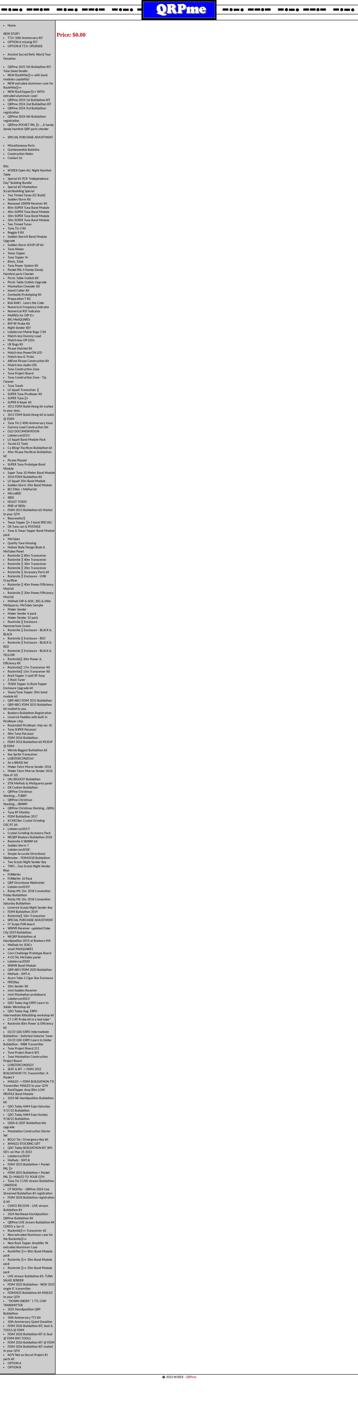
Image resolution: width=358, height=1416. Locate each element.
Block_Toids (15, 261)
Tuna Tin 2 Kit (17, 228)
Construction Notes (20, 154)
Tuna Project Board (20, 373)
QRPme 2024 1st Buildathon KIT (29, 100)
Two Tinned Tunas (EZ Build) (26, 195)
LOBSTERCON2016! (21, 758)
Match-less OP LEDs (21, 340)
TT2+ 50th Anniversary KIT (25, 38)
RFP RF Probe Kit (19, 324)
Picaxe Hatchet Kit (20, 348)
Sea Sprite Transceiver (22, 754)
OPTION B (14, 1367)
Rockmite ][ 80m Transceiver (27, 555)
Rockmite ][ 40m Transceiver (27, 560)
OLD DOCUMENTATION (23, 431)
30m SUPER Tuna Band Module (28, 216)
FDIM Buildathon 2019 (23, 912)
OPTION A (14, 1363)
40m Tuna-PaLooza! (21, 734)
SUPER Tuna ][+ (18, 398)
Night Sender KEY (19, 328)
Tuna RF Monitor (19, 812)
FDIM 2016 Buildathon (23, 738)
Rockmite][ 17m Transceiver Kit (29, 667)
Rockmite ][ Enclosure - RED (26, 638)
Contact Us (15, 158)
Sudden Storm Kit (19, 199)
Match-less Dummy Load (24, 336)
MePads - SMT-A (19, 974)
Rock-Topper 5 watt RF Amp (26, 676)
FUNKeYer (14, 874)
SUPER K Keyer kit (19, 402)
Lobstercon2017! (19, 829)
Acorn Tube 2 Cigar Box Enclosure (30, 978)
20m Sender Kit (18, 986)
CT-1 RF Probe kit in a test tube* (29, 1019)
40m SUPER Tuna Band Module (28, 212)
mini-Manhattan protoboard (27, 994)
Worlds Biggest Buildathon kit (27, 750)
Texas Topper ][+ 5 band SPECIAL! (30, 522)
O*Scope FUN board (21, 924)
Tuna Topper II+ (18, 257)
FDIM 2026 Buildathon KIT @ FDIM (31, 1342)
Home (12, 25)
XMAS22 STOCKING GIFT (24, 1144)
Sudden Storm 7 (18, 845)
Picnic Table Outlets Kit (23, 278)
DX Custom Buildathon (23, 787)
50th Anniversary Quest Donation (30, 1322)
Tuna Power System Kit (23, 266)
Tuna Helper (16, 249)
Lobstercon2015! (19, 435)
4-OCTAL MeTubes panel (24, 957)
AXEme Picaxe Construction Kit (28, 361)
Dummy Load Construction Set (28, 427)
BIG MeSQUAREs (19, 319)
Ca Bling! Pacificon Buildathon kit (30, 448)
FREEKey (13, 982)
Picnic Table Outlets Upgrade (27, 282)
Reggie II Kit (16, 232)
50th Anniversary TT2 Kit (24, 1318)
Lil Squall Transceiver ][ (23, 390)
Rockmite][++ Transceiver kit (27, 1231)
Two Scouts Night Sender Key (27, 862)
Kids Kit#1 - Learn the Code (26, 303)
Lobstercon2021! (19, 999)
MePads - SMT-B (19, 1160)
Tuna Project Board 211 (23, 1048)
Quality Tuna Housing (22, 543)
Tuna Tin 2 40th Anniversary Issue (30, 423)
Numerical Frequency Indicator (28, 307)
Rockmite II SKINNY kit (22, 841)
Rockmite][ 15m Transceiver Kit (29, 671)
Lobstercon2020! (19, 961)
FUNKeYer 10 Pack (20, 878)
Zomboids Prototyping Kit (24, 295)
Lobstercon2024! (19, 1156)
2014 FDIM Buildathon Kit (25, 477)
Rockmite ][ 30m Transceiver (27, 564)
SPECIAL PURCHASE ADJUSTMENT (30, 137)
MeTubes (14, 539)
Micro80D (14, 493)
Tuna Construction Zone (23, 369)
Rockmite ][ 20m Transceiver (27, 568)
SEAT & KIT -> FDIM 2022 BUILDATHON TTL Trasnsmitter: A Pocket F (25, 1073)
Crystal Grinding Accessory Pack (29, 833)
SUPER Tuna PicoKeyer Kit (25, 394)
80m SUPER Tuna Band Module (28, 208)
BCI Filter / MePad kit (22, 489)
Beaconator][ (16, 518)
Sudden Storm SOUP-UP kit (26, 245)
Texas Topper (16, 253)
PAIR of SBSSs (16, 506)
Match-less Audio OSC (22, 365)
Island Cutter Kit (18, 290)
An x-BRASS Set (18, 763)
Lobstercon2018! (19, 850)
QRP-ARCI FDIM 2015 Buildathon (30, 700)
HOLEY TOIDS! (17, 502)
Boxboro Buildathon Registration (29, 713)
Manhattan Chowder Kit (24, 286)
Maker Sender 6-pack (22, 613)
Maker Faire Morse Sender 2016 (29, 767)
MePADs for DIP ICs (21, 315)
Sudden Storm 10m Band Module (30, 485)
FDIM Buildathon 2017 (23, 816)
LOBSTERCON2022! (21, 1065)
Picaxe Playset (17, 460)
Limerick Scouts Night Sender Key (30, 907)
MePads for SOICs (20, 945)
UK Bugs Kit (15, 344)
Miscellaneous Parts (21, 145)
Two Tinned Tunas (19, 224)
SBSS (11, 497)
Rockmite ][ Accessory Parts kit (28, 572)
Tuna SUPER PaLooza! (22, 729)
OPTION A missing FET (23, 42)
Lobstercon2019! (19, 887)
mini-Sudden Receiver (22, 990)
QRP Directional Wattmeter (26, 883)
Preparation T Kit (19, 299)
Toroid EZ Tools (18, 444)
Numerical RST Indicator (24, 311)
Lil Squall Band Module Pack (27, 439)
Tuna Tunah (15, 386)
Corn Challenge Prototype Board (29, 953)
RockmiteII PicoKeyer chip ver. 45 (30, 725)
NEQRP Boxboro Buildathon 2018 (30, 837)
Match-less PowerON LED (25, 353)
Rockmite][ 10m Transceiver (27, 916)
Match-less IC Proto (21, 357)
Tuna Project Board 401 (23, 1052)
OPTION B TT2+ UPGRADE (25, 46)
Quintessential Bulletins (23, 150)
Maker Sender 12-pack (23, 618)
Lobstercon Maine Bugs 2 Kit (27, 332)
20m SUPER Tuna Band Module (28, 220)
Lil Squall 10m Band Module (26, 481)
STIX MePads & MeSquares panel (30, 783)
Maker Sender (17, 609)
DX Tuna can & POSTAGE (24, 526)
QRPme (191, 1377)
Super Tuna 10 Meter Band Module (31, 473)
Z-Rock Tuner (16, 680)
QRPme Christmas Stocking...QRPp (31, 808)
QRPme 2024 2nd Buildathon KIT (29, 104)
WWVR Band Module (22, 965)
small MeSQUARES (20, 949)
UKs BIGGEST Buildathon (24, 779)
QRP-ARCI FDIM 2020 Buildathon (30, 970)
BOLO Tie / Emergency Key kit (28, 1139)
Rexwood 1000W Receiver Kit (27, 203)
